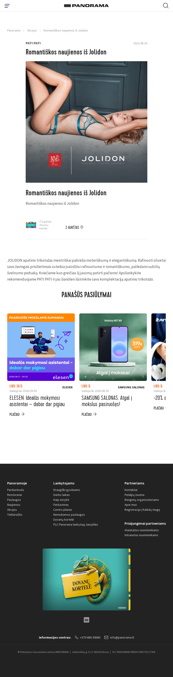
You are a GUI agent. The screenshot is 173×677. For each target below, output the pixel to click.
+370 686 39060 (90, 637)
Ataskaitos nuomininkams (142, 530)
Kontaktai (131, 490)
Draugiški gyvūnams (66, 490)
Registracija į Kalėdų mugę (142, 510)
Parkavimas (61, 505)
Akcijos (32, 30)
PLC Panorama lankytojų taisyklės (75, 524)
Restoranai (14, 495)
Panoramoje (17, 483)
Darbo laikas (61, 495)
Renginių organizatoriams (142, 500)
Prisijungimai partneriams (145, 523)
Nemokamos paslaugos (69, 515)
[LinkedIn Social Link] (86, 620)
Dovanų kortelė (63, 519)
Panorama (13, 30)
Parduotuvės (15, 490)
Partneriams (134, 483)
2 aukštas (72, 228)
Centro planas (62, 510)
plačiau (14, 414)
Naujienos (13, 505)
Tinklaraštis (14, 515)
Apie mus (131, 505)
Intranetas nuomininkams (141, 535)
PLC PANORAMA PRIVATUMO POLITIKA (133, 652)
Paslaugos (14, 500)
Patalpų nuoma (134, 495)
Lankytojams (63, 483)
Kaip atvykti (61, 500)
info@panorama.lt (122, 637)
